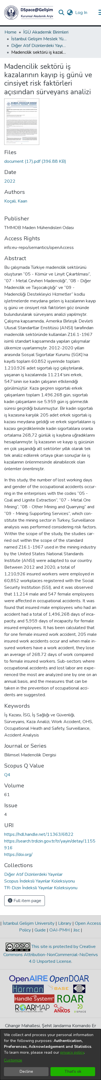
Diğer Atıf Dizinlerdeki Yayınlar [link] (39, 46)
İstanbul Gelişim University (29, 923)
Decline (26, 1071)
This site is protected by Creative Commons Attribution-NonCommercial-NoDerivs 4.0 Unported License (50, 953)
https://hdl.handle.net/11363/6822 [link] (39, 834)
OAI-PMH (59, 930)
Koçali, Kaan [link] (15, 201)
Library (64, 923)
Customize (13, 1060)
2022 (9, 181)
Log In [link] (81, 13)
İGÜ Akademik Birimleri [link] (45, 32)
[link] (35, 161)
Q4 (7, 775)
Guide (40, 930)
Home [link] (10, 32)
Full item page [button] (26, 901)
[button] (28, 13)
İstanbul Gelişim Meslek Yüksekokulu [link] (39, 39)
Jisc (76, 930)
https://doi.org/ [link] (18, 854)
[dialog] (50, 1054)
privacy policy (72, 1052)
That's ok (73, 1071)
